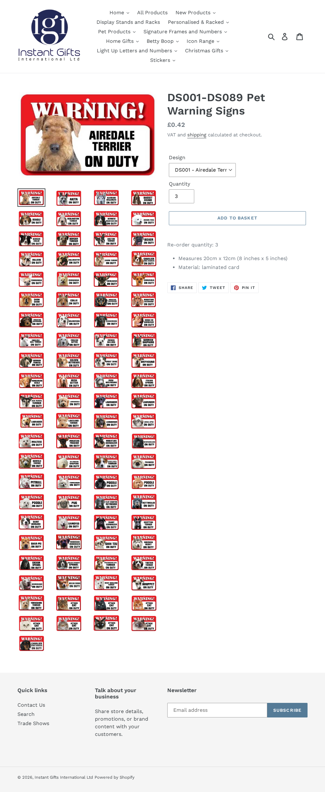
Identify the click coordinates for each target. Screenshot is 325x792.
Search (26, 714)
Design (177, 157)
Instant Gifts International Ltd (64, 777)
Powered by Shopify (115, 777)
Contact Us (31, 705)
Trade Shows (33, 723)
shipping (196, 135)
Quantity (179, 184)
